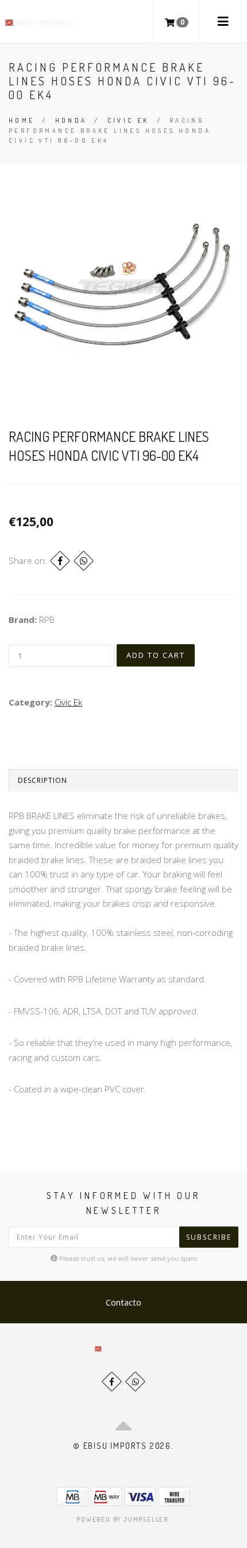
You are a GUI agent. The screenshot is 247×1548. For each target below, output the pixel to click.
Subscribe (208, 1237)
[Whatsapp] (135, 1381)
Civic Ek (128, 120)
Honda (71, 120)
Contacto (123, 1302)
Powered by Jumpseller (122, 1519)
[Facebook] (60, 561)
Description (42, 780)
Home (22, 120)
